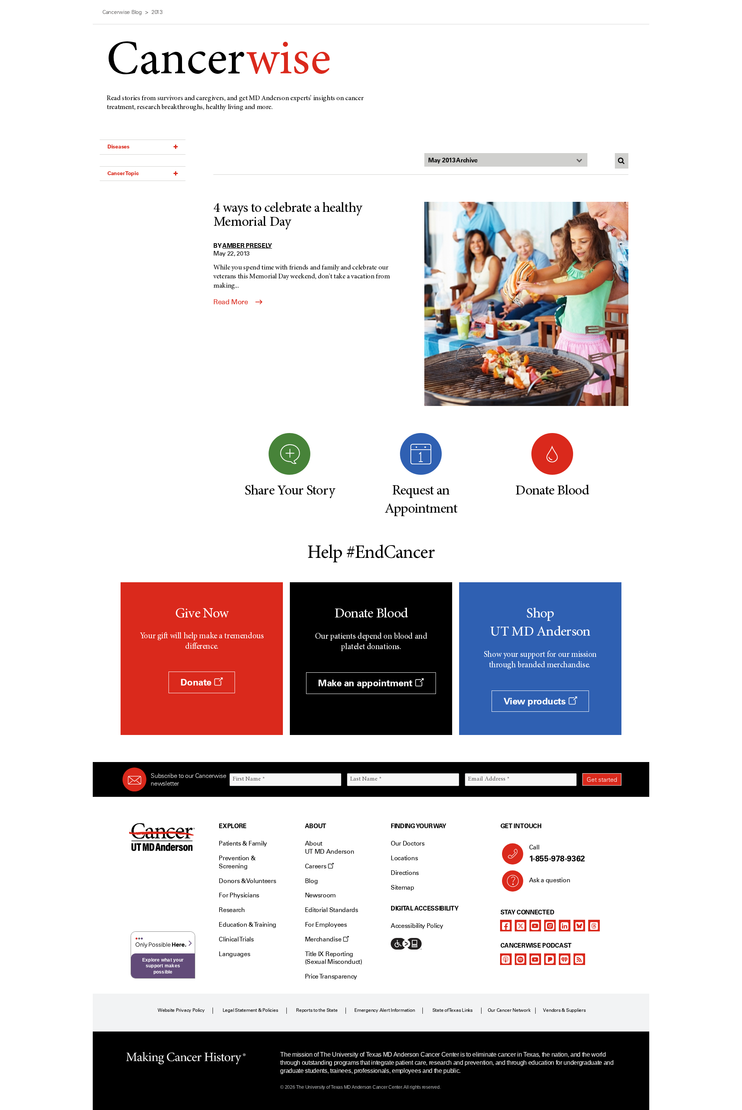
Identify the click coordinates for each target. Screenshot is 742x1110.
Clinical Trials (236, 939)
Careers (316, 866)
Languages (234, 954)
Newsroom (320, 895)
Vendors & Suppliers (564, 1010)
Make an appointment (366, 683)
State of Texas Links (452, 1010)
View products (536, 701)
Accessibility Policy (417, 925)
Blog (311, 881)
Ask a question (549, 880)
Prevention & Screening (237, 862)
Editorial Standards (331, 910)
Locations (404, 858)
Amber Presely (247, 245)
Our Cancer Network (509, 1010)
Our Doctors (407, 843)
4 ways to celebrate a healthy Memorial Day (287, 216)
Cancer (218, 62)
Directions (405, 872)
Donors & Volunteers (247, 881)
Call (557, 853)
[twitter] (520, 925)
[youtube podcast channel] (535, 959)
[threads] (594, 925)
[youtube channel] (535, 925)
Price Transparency (331, 976)
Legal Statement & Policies (250, 1010)
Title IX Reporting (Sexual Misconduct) (333, 958)
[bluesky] (579, 925)
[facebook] (506, 925)
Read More (231, 302)
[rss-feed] (579, 959)
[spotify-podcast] (520, 959)
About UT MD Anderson (329, 847)
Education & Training (247, 924)
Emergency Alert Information (384, 1010)
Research (232, 910)
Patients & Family (243, 843)
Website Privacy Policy (181, 1010)
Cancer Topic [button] (123, 173)
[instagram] (550, 925)
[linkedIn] (564, 925)
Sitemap (402, 887)
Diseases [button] (118, 146)
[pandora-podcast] (550, 959)
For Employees (326, 924)
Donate (197, 682)
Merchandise (324, 939)
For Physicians (239, 895)
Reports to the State (316, 1010)
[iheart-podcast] (564, 959)
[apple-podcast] (506, 959)
